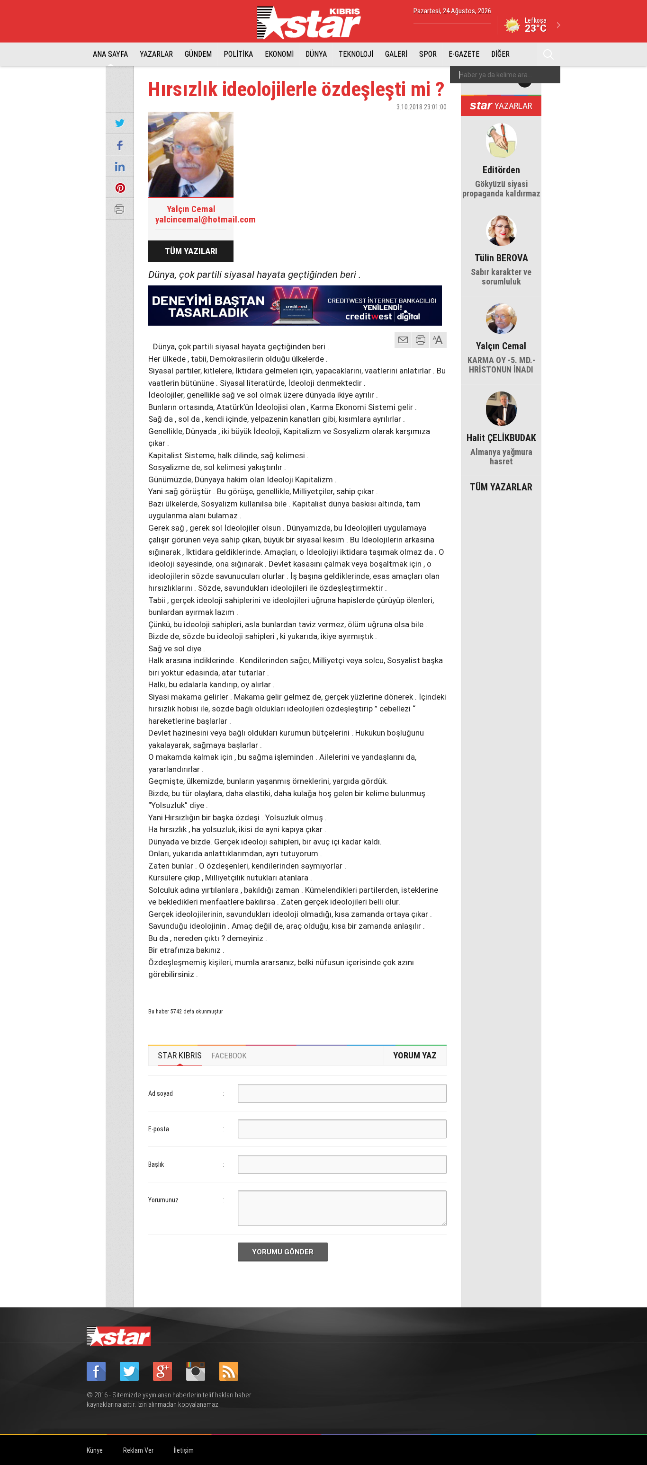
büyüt (439, 340)
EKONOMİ (279, 54)
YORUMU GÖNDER (283, 1252)
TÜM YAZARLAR (501, 486)
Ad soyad (160, 1093)
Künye (95, 1450)
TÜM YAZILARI (191, 251)
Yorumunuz (163, 1200)
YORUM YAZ (415, 1055)
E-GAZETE (464, 54)
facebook (387, 123)
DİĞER (500, 54)
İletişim (184, 1450)
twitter (411, 123)
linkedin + (435, 123)
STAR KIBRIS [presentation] (180, 1055)
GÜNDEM (198, 54)
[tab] (180, 1055)
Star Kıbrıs (314, 22)
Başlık (156, 1164)
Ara (548, 54)
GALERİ (396, 54)
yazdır (420, 340)
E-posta (158, 1129)
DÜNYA (316, 54)
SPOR (428, 54)
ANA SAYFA (110, 54)
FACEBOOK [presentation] (229, 1055)
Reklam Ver (138, 1450)
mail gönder (403, 340)
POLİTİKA (238, 54)
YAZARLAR (156, 54)
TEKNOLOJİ (356, 54)
